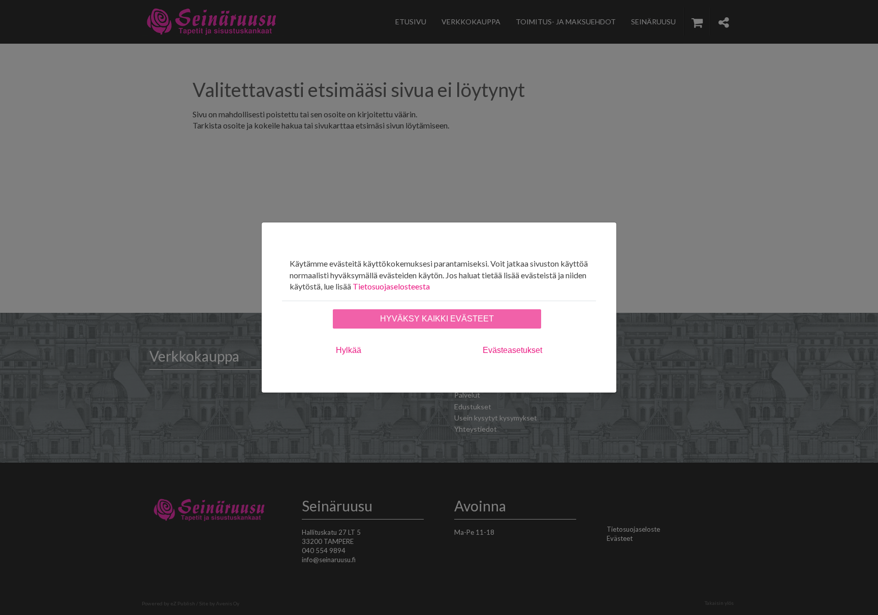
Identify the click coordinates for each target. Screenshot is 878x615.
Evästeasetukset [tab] (512, 350)
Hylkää (348, 350)
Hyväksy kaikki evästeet (437, 318)
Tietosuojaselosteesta (391, 286)
